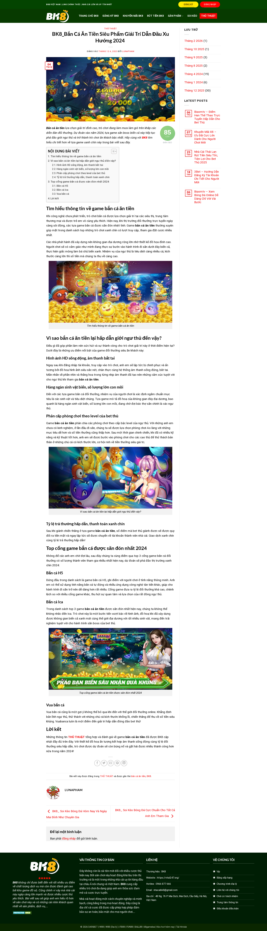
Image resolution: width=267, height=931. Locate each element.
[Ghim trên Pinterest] (117, 763)
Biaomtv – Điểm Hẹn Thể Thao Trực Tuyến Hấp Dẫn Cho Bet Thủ (207, 117)
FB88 (122, 927)
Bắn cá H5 (63, 186)
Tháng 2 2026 (193, 41)
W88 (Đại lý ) (112, 927)
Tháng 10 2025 (194, 49)
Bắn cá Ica (63, 190)
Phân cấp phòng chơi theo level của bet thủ (81, 173)
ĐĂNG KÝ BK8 (110, 15)
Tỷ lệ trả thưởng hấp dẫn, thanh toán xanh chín (83, 177)
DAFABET (93, 927)
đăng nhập (69, 838)
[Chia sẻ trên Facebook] (97, 763)
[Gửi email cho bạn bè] (111, 763)
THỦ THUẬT (208, 15)
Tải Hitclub (181, 927)
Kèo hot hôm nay (165, 927)
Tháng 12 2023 (194, 90)
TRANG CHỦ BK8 (88, 15)
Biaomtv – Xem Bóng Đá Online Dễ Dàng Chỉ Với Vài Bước (206, 197)
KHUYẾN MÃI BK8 (133, 15)
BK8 (149, 776)
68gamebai (149, 927)
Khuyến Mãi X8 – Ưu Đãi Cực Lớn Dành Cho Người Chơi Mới (205, 137)
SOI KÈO (192, 15)
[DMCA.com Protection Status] (22, 912)
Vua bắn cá (63, 194)
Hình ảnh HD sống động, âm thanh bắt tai (80, 165)
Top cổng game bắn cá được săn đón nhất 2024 (80, 181)
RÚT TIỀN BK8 (155, 15)
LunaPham (128, 51)
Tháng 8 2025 (193, 65)
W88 (101, 927)
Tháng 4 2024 (193, 74)
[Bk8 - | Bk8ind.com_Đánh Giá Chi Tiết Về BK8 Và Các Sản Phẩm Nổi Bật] (57, 16)
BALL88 (138, 927)
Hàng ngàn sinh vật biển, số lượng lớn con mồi (83, 169)
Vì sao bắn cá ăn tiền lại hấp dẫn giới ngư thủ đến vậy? (83, 160)
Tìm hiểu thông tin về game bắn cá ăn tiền (76, 156)
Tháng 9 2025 (193, 57)
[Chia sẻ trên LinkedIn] (124, 763)
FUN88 (130, 927)
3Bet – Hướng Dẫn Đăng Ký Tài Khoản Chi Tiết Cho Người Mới (206, 177)
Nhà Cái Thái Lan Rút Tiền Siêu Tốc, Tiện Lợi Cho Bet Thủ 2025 (206, 157)
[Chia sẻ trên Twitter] (104, 763)
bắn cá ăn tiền (138, 776)
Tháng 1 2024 (193, 82)
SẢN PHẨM (174, 15)
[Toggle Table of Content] (112, 151)
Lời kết (55, 198)
